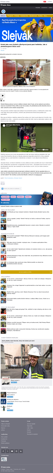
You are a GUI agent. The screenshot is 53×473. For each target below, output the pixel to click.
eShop (3, 430)
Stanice (3, 428)
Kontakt (29, 432)
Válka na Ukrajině (5, 424)
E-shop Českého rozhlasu (9, 337)
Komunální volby (5, 426)
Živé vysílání (5, 199)
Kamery (50, 7)
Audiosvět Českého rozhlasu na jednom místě (11, 206)
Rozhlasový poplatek (32, 434)
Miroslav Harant (18, 178)
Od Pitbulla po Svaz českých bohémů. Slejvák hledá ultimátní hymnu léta (28, 212)
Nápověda (29, 426)
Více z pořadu (5, 276)
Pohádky (20, 196)
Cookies (3, 469)
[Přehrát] (2, 95)
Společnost (33, 16)
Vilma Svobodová (30, 86)
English (23, 469)
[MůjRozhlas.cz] (3, 57)
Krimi (13, 196)
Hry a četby (5, 196)
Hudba (40, 16)
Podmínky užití (17, 469)
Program (38, 7)
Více (46, 16)
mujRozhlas (4, 193)
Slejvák (2, 50)
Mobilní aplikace (5, 443)
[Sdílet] (3, 101)
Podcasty (3, 441)
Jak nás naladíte (31, 424)
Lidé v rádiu (30, 428)
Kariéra (29, 430)
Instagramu (39, 174)
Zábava (3, 16)
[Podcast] (1, 101)
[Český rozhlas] (5, 1)
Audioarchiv (44, 7)
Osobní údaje (9, 469)
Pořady (17, 16)
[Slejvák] (26, 29)
